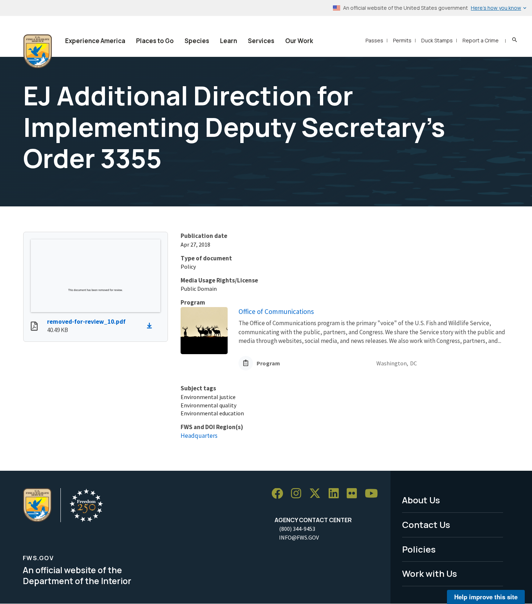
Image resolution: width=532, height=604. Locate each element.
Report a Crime (481, 40)
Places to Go (155, 41)
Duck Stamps (437, 40)
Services (261, 41)
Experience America (95, 41)
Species (197, 41)
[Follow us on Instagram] (298, 493)
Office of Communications (276, 311)
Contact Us (426, 524)
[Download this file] (151, 326)
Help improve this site (486, 596)
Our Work (299, 41)
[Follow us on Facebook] (279, 493)
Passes (374, 40)
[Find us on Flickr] (354, 493)
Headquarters (199, 436)
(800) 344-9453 (297, 528)
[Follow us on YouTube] (374, 493)
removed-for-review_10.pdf (86, 322)
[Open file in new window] (34, 327)
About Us (421, 500)
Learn (228, 41)
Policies (419, 549)
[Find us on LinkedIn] (336, 493)
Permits (402, 40)
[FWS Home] (37, 51)
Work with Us (429, 573)
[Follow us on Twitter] (317, 493)
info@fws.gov (299, 537)
